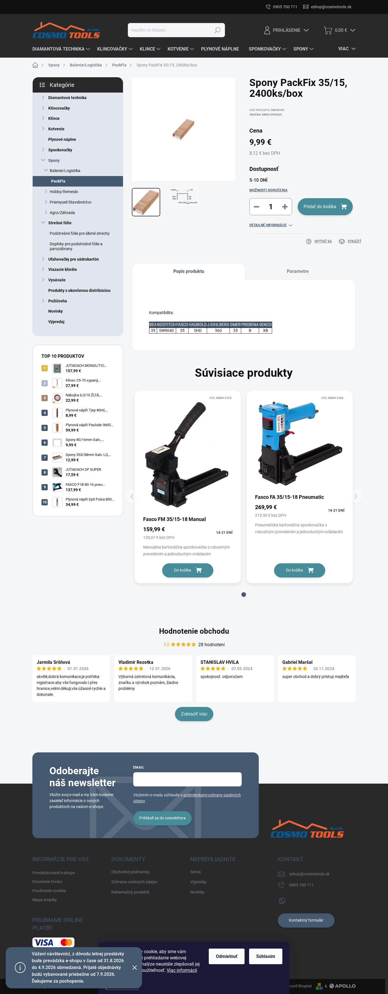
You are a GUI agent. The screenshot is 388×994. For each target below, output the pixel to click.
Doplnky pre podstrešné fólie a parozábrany (76, 246)
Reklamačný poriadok (130, 892)
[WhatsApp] (282, 899)
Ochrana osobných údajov (134, 882)
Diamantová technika (67, 97)
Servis (195, 872)
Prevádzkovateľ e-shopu (53, 7)
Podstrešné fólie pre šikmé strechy (80, 233)
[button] (243, 594)
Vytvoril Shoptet (298, 986)
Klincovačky (59, 108)
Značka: (265, 114)
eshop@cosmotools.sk (309, 874)
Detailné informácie (268, 225)
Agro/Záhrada (62, 212)
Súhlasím (265, 956)
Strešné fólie (60, 223)
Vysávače (57, 280)
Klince (54, 118)
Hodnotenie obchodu (194, 631)
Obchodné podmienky (130, 872)
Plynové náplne (62, 139)
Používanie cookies (139, 7)
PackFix (58, 181)
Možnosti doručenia (268, 190)
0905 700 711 (301, 885)
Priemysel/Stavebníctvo (70, 202)
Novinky (55, 311)
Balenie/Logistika (65, 170)
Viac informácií (182, 970)
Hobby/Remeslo (64, 191)
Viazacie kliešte (62, 269)
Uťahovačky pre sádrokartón (73, 259)
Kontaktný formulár (306, 920)
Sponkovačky (60, 150)
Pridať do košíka (320, 206)
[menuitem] (61, 49)
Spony (54, 160)
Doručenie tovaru (99, 7)
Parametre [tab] (298, 271)
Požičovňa (57, 301)
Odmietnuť (226, 956)
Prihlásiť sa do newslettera (162, 818)
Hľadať (218, 30)
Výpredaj (56, 321)
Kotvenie (56, 129)
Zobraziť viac (194, 714)
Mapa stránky (176, 7)
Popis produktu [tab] (188, 271)
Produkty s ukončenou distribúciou (79, 290)
